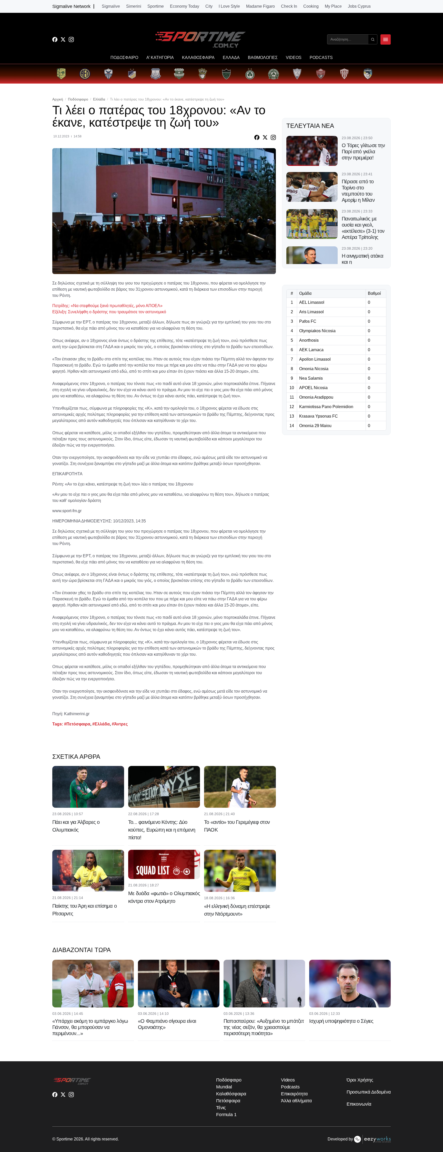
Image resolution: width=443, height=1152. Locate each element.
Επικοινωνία (359, 1104)
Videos (288, 1080)
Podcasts (290, 1086)
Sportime (155, 6)
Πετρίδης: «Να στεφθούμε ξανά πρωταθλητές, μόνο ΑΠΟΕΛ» (107, 306)
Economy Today (184, 6)
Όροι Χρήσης (360, 1080)
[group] (61, 73)
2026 (78, 1139)
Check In (289, 6)
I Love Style (229, 6)
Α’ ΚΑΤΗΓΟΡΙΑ (160, 58)
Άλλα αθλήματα (296, 1100)
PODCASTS (321, 58)
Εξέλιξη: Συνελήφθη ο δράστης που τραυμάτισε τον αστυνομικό (109, 312)
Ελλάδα (99, 99)
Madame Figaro (260, 6)
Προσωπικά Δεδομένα (369, 1092)
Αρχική (57, 99)
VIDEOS (293, 58)
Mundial (224, 1086)
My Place (333, 6)
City (209, 6)
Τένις (221, 1107)
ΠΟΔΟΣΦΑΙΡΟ (124, 58)
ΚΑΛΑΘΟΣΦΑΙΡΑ (198, 58)
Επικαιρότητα (294, 1093)
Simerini (133, 6)
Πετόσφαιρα (228, 1100)
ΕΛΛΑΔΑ (231, 58)
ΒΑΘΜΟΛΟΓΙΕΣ (263, 58)
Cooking (311, 6)
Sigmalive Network (71, 6)
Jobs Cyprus (359, 6)
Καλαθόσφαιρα (231, 1093)
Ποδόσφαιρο (78, 99)
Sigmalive (111, 6)
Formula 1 (226, 1114)
